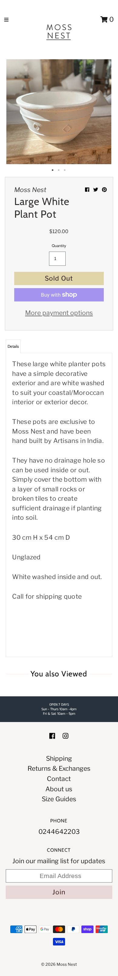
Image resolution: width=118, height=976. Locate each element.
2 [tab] (59, 170)
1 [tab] (53, 170)
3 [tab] (65, 170)
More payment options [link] (59, 313)
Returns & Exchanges (59, 768)
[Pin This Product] (104, 190)
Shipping (59, 758)
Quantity (59, 245)
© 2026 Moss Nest (59, 964)
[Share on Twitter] (96, 190)
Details (13, 346)
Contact (59, 778)
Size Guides (59, 799)
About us (58, 789)
